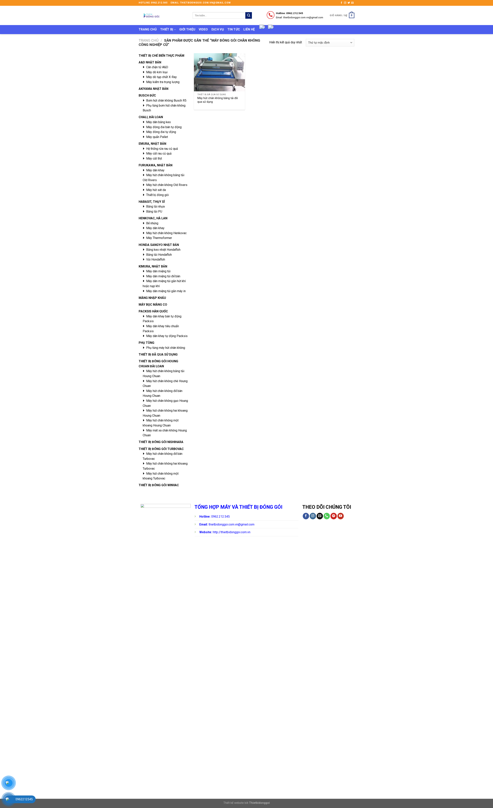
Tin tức (233, 29)
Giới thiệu (187, 29)
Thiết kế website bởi (246, 803)
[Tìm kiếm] (248, 15)
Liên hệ (249, 29)
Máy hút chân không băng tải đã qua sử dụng (217, 100)
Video (203, 29)
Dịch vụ (217, 29)
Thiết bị (166, 29)
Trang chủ (148, 29)
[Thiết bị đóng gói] (163, 15)
